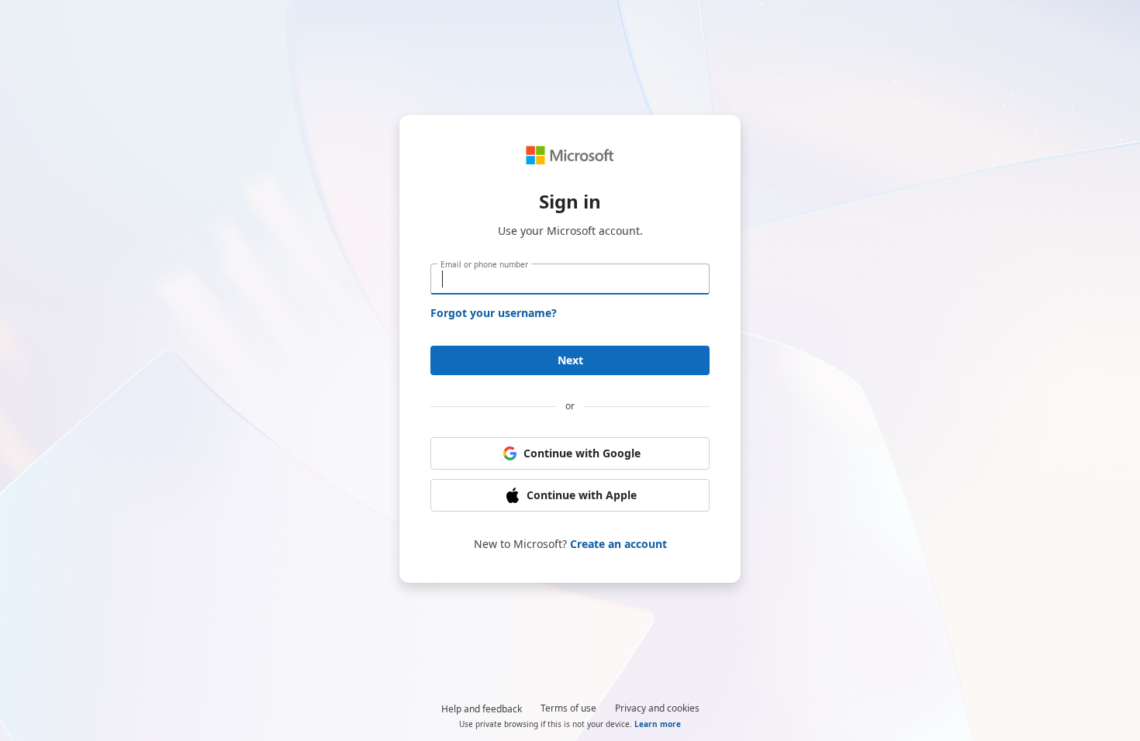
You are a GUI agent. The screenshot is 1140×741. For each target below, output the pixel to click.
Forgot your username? (493, 312)
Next (570, 360)
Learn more (657, 724)
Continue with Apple (582, 495)
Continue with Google (582, 453)
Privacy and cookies (657, 708)
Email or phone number (484, 264)
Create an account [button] (618, 543)
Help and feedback (481, 708)
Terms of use (568, 708)
